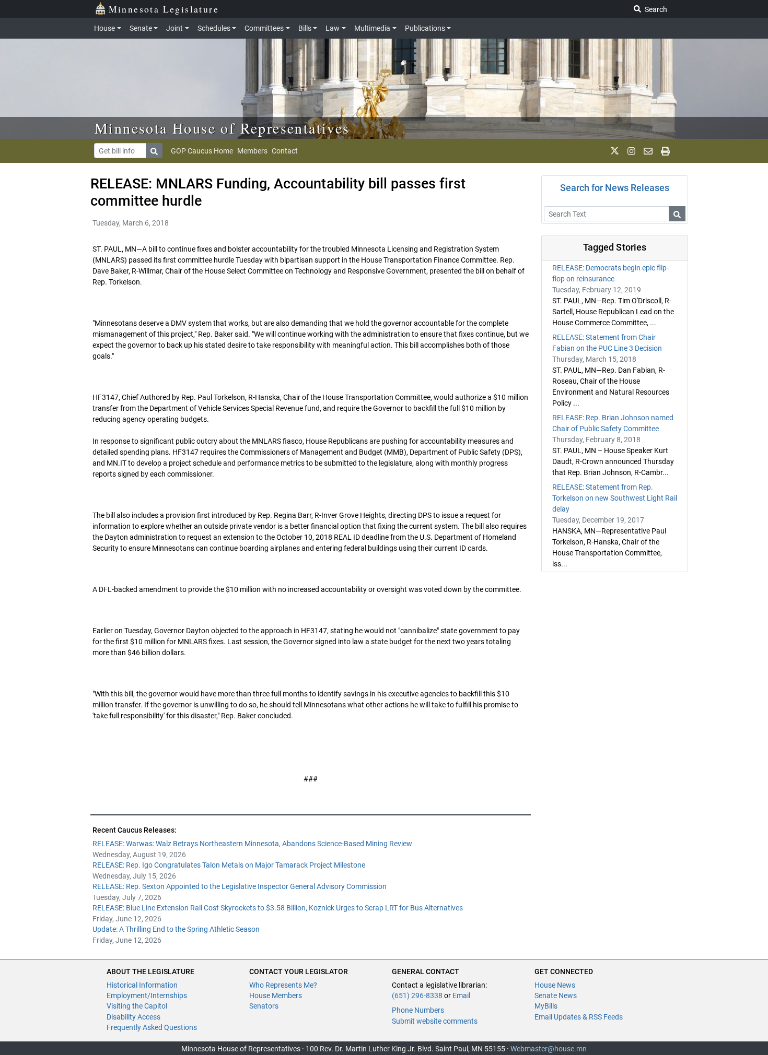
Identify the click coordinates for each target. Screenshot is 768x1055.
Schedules (213, 28)
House (104, 28)
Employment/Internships (147, 995)
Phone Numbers (418, 1010)
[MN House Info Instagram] (631, 151)
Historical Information (142, 985)
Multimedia (372, 28)
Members (252, 151)
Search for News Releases (614, 187)
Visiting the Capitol (137, 1006)
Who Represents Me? (283, 985)
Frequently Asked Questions (152, 1027)
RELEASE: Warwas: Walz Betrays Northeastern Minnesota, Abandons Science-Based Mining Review (252, 843)
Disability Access (133, 1017)
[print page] (665, 151)
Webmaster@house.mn (548, 1049)
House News (554, 985)
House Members (275, 995)
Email (461, 995)
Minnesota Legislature (164, 9)
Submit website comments (435, 1021)
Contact (285, 151)
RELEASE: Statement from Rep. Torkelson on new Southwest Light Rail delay (614, 498)
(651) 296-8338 (417, 995)
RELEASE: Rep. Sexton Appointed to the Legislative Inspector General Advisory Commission (239, 886)
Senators (263, 1006)
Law (332, 28)
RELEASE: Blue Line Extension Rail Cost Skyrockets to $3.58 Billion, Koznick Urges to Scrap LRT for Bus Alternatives (277, 908)
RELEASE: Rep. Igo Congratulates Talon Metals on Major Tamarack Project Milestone (228, 865)
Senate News (555, 995)
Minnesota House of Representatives (222, 128)
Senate (141, 28)
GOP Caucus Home (202, 151)
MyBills (545, 1006)
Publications (425, 28)
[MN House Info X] (614, 151)
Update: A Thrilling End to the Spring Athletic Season (176, 929)
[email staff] (648, 151)
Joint (174, 28)
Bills (304, 28)
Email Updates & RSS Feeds (578, 1017)
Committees (264, 28)
